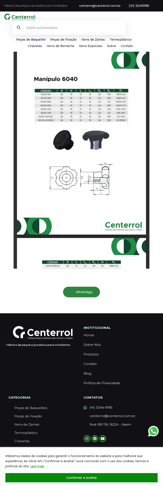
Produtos (91, 354)
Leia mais (37, 466)
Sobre (111, 46)
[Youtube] (102, 438)
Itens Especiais (90, 46)
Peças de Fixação (63, 39)
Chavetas (35, 46)
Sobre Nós (92, 345)
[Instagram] (87, 438)
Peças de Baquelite (31, 39)
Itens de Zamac (93, 39)
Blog (87, 373)
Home (89, 335)
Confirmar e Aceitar (81, 478)
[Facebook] (94, 438)
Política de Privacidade (102, 383)
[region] (81, 466)
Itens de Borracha (60, 46)
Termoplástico (121, 39)
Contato (127, 46)
